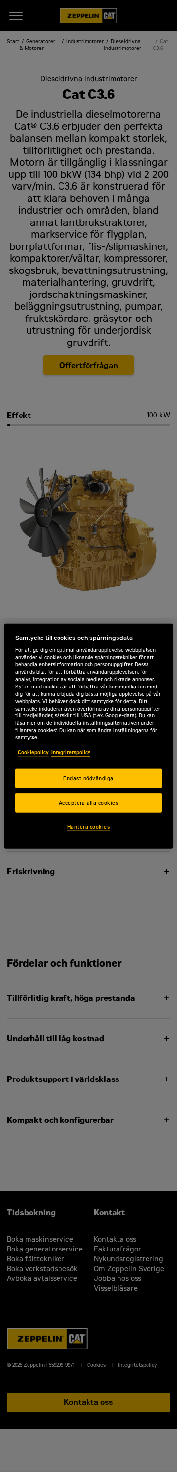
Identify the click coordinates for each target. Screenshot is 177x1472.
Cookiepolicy (33, 752)
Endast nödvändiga (88, 778)
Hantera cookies (88, 826)
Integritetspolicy (70, 752)
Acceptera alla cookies (88, 803)
